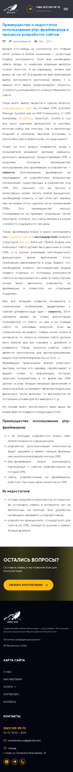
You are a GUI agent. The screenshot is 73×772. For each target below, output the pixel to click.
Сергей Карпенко (21, 41)
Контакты (10, 701)
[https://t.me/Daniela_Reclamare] (15, 762)
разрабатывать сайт (17, 108)
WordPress (25, 118)
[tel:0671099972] (22, 762)
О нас (8, 671)
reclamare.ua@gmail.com (24, 740)
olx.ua (24, 242)
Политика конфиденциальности (22, 639)
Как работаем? (13, 679)
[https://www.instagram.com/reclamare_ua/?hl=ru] (7, 762)
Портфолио (11, 694)
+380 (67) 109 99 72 (48, 7)
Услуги (8, 686)
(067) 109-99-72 (15, 728)
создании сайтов (19, 237)
